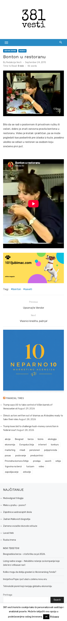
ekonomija (10, 444)
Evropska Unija (26, 444)
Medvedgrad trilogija (13, 498)
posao (8, 455)
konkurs (55, 444)
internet (42, 444)
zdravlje (27, 472)
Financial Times (15, 398)
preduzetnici (36, 455)
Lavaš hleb (8, 533)
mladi (22, 450)
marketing (10, 450)
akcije (8, 439)
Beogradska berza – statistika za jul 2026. (24, 554)
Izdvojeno (10, 51)
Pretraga (7, 595)
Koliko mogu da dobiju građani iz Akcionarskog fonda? (29, 572)
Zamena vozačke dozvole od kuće (20, 526)
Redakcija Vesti (14, 62)
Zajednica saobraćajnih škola (17, 512)
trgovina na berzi (13, 466)
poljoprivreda (50, 450)
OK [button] (46, 617)
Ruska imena (9, 540)
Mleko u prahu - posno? (14, 505)
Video (22, 51)
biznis (40, 439)
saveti (28, 289)
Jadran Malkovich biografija (16, 519)
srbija (58, 461)
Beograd (19, 439)
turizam (30, 466)
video (41, 466)
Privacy (54, 616)
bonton (17, 289)
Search (57, 600)
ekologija (52, 439)
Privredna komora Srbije (17, 461)
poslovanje (20, 455)
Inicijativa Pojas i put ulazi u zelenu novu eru (25, 579)
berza (31, 439)
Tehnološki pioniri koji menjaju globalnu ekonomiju (27, 586)
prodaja (37, 461)
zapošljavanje (12, 472)
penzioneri (34, 450)
